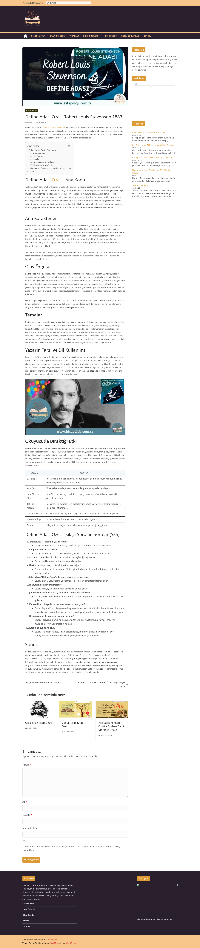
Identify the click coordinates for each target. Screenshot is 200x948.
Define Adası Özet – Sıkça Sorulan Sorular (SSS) (50, 168)
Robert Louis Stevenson (54, 127)
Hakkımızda (111, 36)
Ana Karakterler (39, 153)
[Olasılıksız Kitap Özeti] (38, 703)
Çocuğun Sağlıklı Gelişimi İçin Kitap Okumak (152, 157)
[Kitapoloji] (25, 36)
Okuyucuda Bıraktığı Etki (43, 165)
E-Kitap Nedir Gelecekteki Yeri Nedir (148, 132)
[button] (99, 36)
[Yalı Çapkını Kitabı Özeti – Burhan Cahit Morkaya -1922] (112, 703)
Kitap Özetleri (90, 36)
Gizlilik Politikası (130, 36)
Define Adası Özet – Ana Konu (42, 150)
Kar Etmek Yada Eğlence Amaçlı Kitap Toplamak (154, 145)
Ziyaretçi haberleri (140, 185)
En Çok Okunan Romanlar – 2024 (42, 682)
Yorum (26, 764)
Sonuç (31, 171)
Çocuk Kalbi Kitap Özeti (73, 724)
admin (43, 123)
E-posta (27, 814)
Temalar (36, 159)
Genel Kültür (38, 36)
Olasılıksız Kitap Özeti (38, 723)
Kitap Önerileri (57, 36)
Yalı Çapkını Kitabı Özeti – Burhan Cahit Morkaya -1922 (111, 726)
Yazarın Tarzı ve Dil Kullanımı (44, 162)
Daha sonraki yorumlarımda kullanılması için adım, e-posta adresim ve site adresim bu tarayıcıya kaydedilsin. (71, 848)
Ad (24, 801)
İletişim (147, 36)
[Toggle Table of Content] (68, 146)
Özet (56, 180)
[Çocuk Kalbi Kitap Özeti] (75, 703)
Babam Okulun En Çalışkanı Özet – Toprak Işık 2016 (101, 684)
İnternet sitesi (29, 828)
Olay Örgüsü (38, 156)
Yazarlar (74, 36)
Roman (25, 920)
